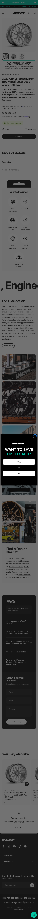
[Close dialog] (35, 436)
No (19, 473)
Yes (19, 462)
